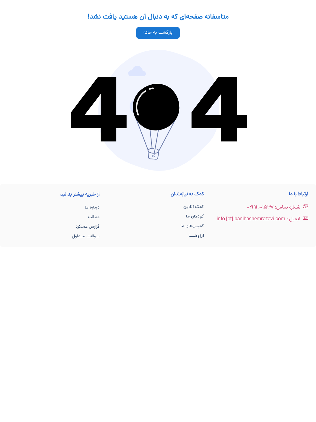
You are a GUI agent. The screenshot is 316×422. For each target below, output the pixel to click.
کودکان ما (195, 216)
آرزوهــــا (196, 235)
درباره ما (92, 207)
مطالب (94, 217)
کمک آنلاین (193, 207)
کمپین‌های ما (192, 226)
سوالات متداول (86, 236)
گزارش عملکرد (87, 226)
